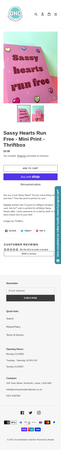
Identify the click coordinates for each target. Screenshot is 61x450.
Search (10, 318)
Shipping (21, 156)
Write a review (29, 253)
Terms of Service (15, 335)
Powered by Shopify (45, 440)
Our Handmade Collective (25, 440)
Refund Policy (13, 326)
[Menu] (55, 14)
